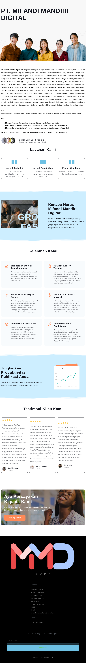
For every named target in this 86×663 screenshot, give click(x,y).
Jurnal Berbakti (14, 168)
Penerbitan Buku (71, 168)
